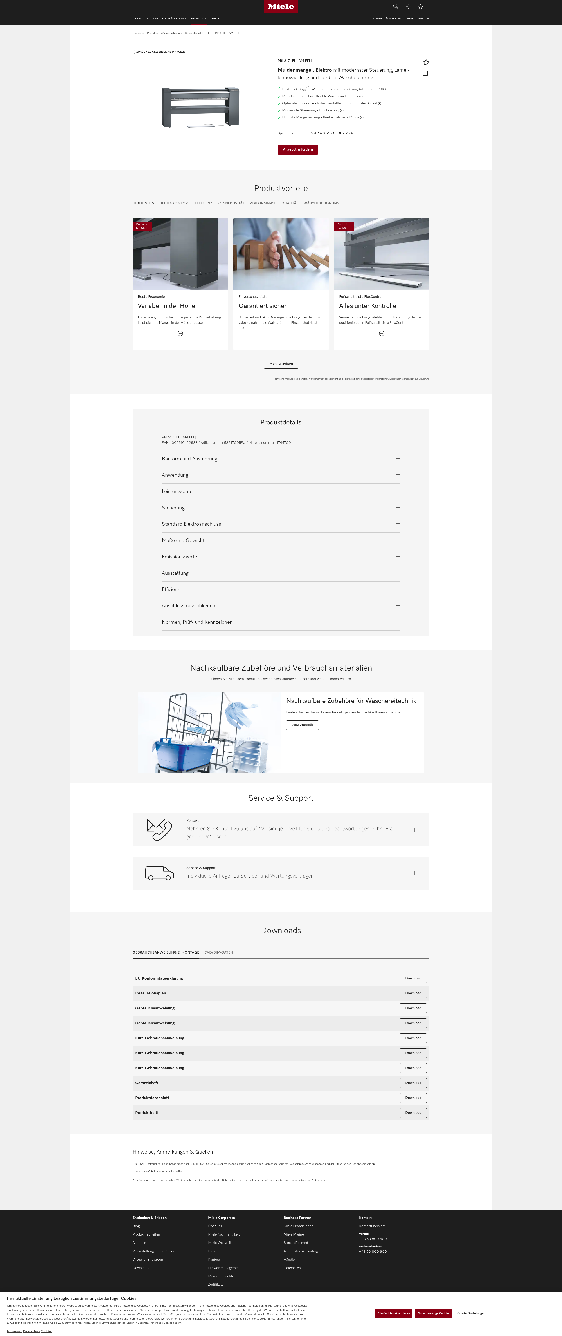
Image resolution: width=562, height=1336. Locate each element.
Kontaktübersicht (372, 1226)
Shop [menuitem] (215, 18)
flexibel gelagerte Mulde (341, 117)
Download (413, 978)
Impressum (14, 1331)
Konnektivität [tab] (231, 203)
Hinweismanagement (224, 1268)
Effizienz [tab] (203, 203)
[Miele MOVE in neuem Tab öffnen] (408, 6)
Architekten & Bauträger (302, 1251)
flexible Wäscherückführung (337, 96)
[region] (281, 1314)
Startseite (138, 33)
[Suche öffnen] (396, 6)
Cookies (46, 1331)
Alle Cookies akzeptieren (394, 1313)
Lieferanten (292, 1268)
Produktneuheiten (146, 1234)
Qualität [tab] (289, 203)
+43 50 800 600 (373, 1239)
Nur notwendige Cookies (434, 1313)
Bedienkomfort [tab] (175, 203)
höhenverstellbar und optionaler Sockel (347, 103)
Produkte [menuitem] (199, 18)
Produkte (152, 33)
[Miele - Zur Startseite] (281, 6)
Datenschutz (31, 1331)
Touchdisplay (329, 110)
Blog (136, 1226)
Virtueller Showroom (148, 1259)
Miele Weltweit (219, 1243)
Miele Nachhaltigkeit (224, 1234)
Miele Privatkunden (298, 1226)
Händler (290, 1259)
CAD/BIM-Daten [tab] (218, 952)
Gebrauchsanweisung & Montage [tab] (166, 952)
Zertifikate (215, 1285)
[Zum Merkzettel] (420, 6)
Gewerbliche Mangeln (197, 33)
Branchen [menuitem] (141, 18)
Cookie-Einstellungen (471, 1313)
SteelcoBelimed (296, 1243)
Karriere (214, 1259)
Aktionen (139, 1243)
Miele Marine (294, 1234)
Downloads (141, 1268)
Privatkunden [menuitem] (418, 18)
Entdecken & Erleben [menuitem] (170, 18)
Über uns (215, 1226)
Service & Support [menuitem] (388, 18)
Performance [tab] (263, 203)
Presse (213, 1251)
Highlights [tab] (143, 203)
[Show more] (180, 333)
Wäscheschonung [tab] (321, 203)
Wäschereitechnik (171, 33)
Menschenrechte (221, 1276)
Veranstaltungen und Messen (155, 1251)
